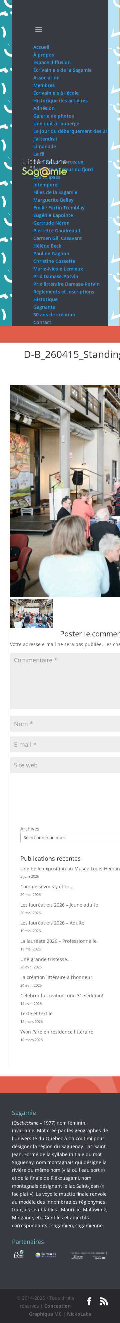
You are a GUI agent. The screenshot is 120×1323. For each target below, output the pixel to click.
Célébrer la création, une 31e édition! (61, 995)
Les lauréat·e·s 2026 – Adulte (52, 923)
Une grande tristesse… (45, 959)
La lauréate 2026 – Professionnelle (58, 941)
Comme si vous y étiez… (46, 886)
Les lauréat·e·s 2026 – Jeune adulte (59, 905)
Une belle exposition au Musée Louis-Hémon (70, 868)
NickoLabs (79, 1314)
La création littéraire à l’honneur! (57, 977)
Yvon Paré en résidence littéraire (56, 1032)
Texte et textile (36, 1013)
